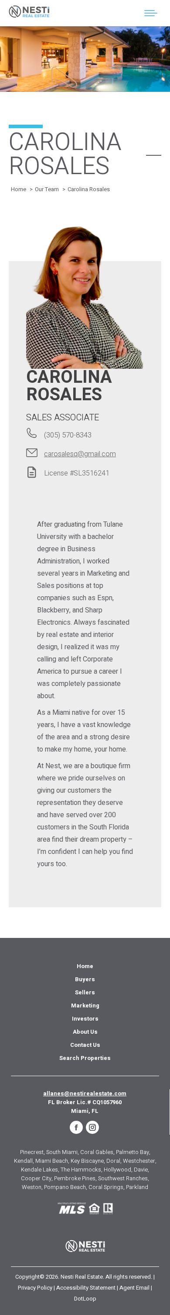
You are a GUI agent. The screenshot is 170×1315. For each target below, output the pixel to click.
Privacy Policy (35, 1288)
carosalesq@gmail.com (80, 454)
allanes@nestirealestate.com (84, 1093)
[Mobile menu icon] (150, 13)
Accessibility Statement (86, 1288)
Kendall (23, 1161)
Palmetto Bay (132, 1152)
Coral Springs (105, 1187)
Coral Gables (96, 1152)
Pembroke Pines (74, 1178)
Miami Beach (51, 1161)
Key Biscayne (87, 1161)
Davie (141, 1169)
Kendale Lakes (39, 1169)
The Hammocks (81, 1169)
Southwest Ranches (123, 1178)
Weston (31, 1187)
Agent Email (134, 1288)
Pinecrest (32, 1152)
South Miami (62, 1152)
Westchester (139, 1161)
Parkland (137, 1187)
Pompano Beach (65, 1187)
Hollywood (117, 1169)
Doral (113, 1161)
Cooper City (36, 1178)
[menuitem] (85, 966)
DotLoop (85, 1298)
